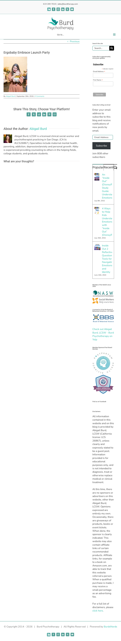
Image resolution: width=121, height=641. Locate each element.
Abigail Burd (10, 96)
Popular (98, 167)
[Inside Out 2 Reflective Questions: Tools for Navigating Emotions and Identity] (97, 245)
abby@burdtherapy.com (68, 4)
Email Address (99, 71)
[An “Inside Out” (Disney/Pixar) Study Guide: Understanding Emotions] (96, 174)
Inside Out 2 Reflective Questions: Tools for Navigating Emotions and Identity (107, 259)
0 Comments (39, 96)
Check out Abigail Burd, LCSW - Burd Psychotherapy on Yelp (103, 334)
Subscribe (101, 145)
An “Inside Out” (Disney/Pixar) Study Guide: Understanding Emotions (107, 186)
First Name (98, 80)
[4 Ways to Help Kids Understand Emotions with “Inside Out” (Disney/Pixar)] (96, 208)
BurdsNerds (110, 626)
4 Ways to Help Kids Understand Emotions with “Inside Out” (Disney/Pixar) (107, 222)
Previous (75, 41)
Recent (108, 167)
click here (97, 610)
